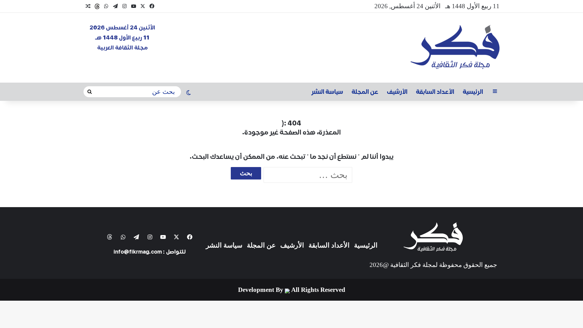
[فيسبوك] (151, 6)
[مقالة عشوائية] (88, 6)
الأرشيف (397, 91)
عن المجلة (365, 91)
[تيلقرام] (115, 6)
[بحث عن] (90, 91)
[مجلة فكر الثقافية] (455, 47)
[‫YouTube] (133, 6)
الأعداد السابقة (435, 91)
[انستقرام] (124, 6)
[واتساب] (106, 6)
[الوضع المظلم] (188, 93)
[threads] (97, 6)
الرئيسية (473, 91)
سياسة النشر (327, 91)
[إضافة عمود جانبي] (494, 92)
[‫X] (142, 6)
